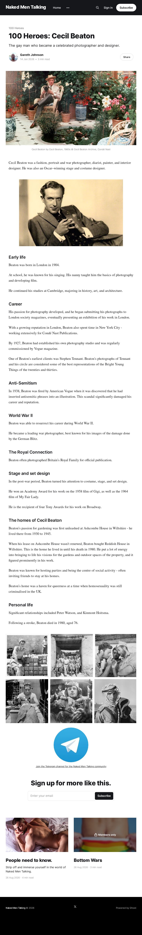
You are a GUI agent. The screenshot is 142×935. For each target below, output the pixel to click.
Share (126, 57)
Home (57, 7)
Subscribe (126, 7)
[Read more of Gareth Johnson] (13, 57)
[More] (67, 7)
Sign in (108, 7)
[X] (75, 906)
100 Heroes (16, 28)
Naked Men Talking (26, 7)
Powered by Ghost (126, 907)
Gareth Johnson (31, 55)
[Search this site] (97, 7)
